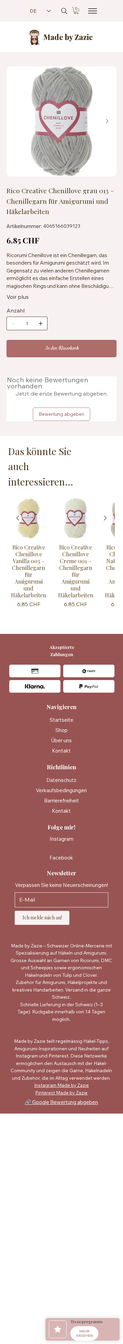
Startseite (61, 720)
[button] (76, 10)
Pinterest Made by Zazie (61, 1092)
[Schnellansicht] (29, 518)
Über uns (61, 740)
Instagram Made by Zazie (61, 1085)
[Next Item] (106, 121)
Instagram (61, 839)
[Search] (64, 11)
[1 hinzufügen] (40, 323)
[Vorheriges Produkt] (18, 518)
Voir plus (17, 296)
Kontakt (61, 750)
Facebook (61, 857)
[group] (61, 557)
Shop (61, 730)
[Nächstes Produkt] (105, 518)
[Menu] (90, 11)
